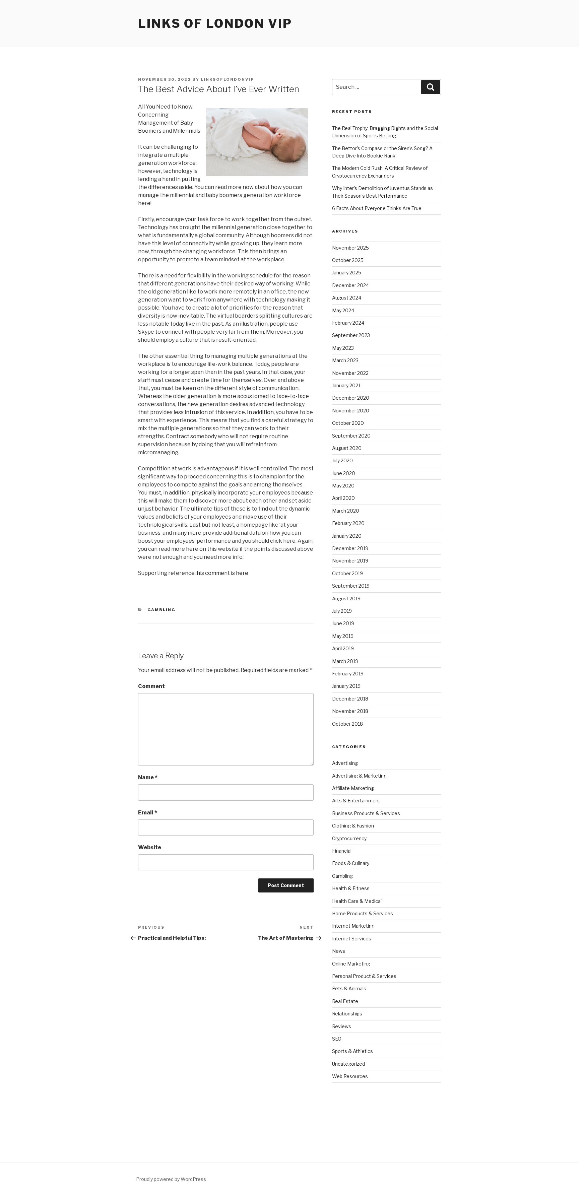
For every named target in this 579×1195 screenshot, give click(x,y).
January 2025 (346, 272)
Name (147, 777)
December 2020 (350, 398)
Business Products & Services (366, 813)
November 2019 (350, 560)
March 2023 (345, 360)
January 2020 (347, 536)
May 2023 (343, 348)
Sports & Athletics (352, 1051)
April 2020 (343, 498)
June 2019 (343, 623)
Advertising (345, 763)
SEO (336, 1039)
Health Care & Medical (357, 901)
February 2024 (348, 323)
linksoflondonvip (227, 79)
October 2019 (347, 573)
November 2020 (350, 410)
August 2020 (347, 448)
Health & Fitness (351, 888)
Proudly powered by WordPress (171, 1179)
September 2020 (351, 436)
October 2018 (347, 724)
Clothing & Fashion (353, 825)
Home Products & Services (362, 913)
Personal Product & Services (364, 976)
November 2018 (350, 711)
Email (147, 812)
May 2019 (342, 636)
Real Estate (345, 1001)
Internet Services (351, 938)
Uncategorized (348, 1064)
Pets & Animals (349, 988)
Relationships (347, 1013)
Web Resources (350, 1076)
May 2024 (343, 310)
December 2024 (350, 285)
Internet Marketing (353, 926)
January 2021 (346, 385)
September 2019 (351, 586)
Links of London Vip (215, 23)
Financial (341, 851)
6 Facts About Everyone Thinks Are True (377, 208)
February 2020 (348, 523)
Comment (151, 686)
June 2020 (343, 473)
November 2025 (350, 248)
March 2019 (345, 661)
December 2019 (350, 548)
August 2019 (346, 598)
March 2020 (345, 511)
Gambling (161, 609)
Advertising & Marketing (359, 776)
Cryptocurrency (349, 838)
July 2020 (342, 460)
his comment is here (222, 573)
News (338, 951)
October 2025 (348, 260)
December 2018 (350, 699)
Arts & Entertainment (356, 800)
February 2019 (348, 673)
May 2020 (343, 485)
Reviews (341, 1026)
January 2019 (346, 686)
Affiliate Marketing (353, 788)
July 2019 (342, 611)
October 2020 (348, 423)
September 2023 (351, 335)
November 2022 (350, 373)
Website (149, 847)
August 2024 (346, 298)
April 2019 (343, 648)
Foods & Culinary (350, 863)
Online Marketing (351, 964)
